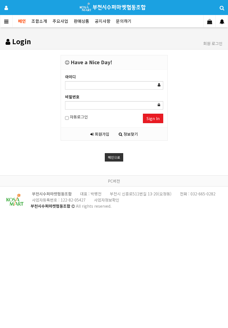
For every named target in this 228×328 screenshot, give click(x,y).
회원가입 (101, 134)
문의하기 (124, 21)
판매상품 (81, 21)
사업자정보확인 (106, 200)
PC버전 (114, 181)
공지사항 (102, 21)
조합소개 (39, 21)
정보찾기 (130, 134)
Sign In (153, 118)
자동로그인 (78, 117)
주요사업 (60, 21)
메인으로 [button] (114, 157)
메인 (22, 21)
